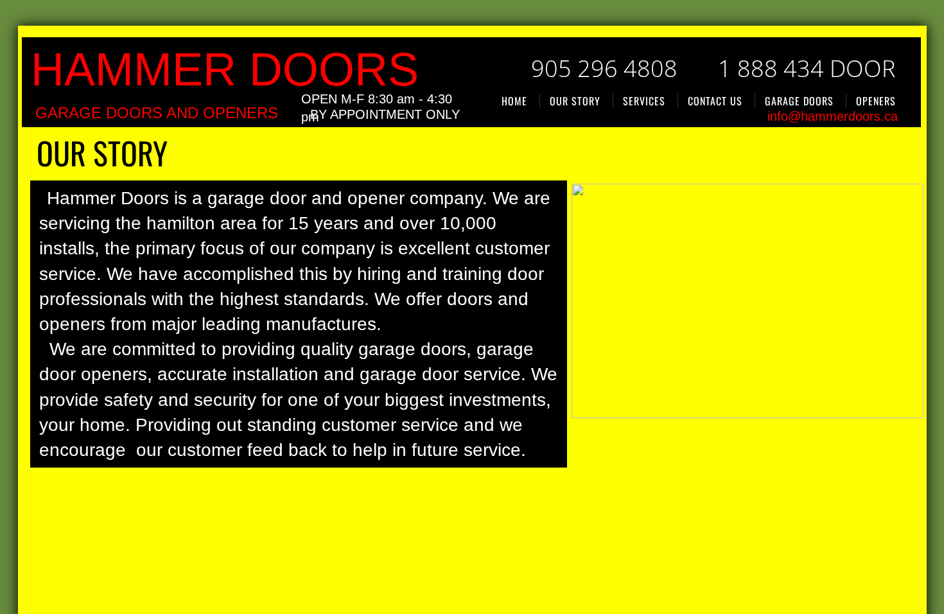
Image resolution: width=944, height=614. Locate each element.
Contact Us (715, 101)
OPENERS (876, 101)
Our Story (575, 101)
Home (514, 101)
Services (644, 101)
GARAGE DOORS (799, 101)
